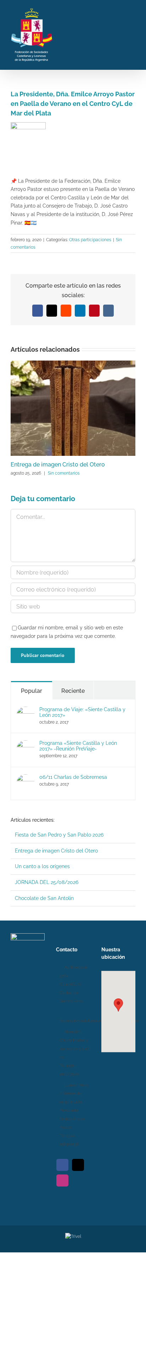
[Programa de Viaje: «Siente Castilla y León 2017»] (25, 710)
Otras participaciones (90, 239)
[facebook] (62, 1165)
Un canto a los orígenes (42, 866)
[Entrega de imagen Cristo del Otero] (73, 363)
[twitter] (78, 1165)
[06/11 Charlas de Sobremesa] (25, 778)
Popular (31, 690)
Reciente (73, 690)
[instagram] (62, 1180)
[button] (118, 1005)
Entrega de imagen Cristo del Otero (58, 464)
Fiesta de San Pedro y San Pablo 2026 (59, 835)
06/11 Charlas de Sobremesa (73, 777)
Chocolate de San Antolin (44, 898)
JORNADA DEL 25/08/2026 (46, 882)
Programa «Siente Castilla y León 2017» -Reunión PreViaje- (78, 746)
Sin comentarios (64, 473)
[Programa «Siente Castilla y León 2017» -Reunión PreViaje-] (25, 744)
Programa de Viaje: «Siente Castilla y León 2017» (82, 712)
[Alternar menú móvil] (132, 34)
